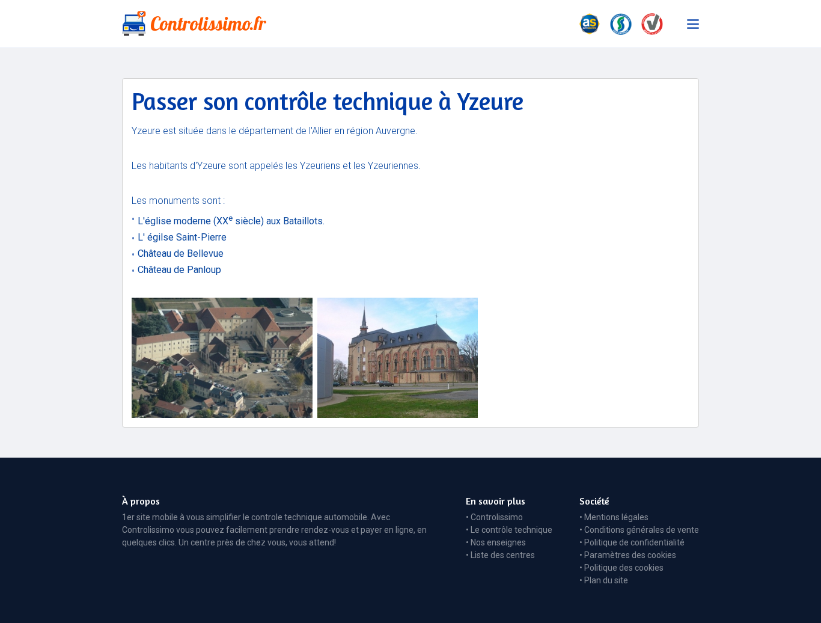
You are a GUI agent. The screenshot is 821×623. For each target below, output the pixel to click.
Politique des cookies (624, 567)
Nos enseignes (498, 542)
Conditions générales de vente (641, 530)
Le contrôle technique (511, 530)
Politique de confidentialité (634, 542)
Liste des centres (503, 555)
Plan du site (606, 580)
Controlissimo (497, 517)
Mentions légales (616, 517)
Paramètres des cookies (630, 555)
